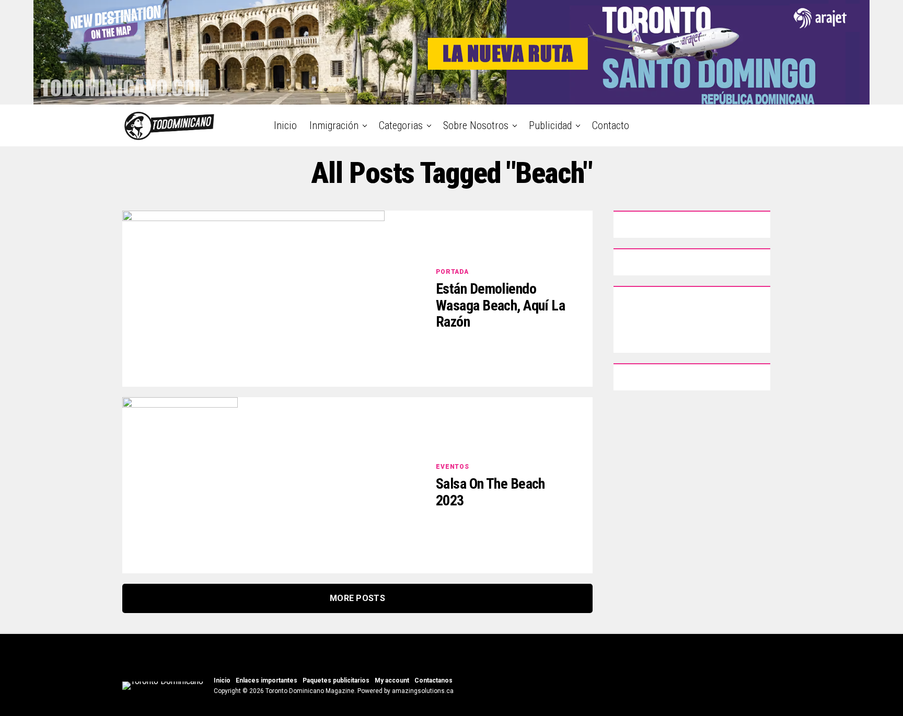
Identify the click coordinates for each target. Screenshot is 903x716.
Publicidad (550, 125)
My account (392, 680)
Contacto (610, 125)
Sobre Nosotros (475, 125)
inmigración (333, 125)
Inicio (285, 125)
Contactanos (433, 680)
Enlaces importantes (266, 680)
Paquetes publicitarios (336, 680)
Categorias (401, 125)
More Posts (357, 598)
